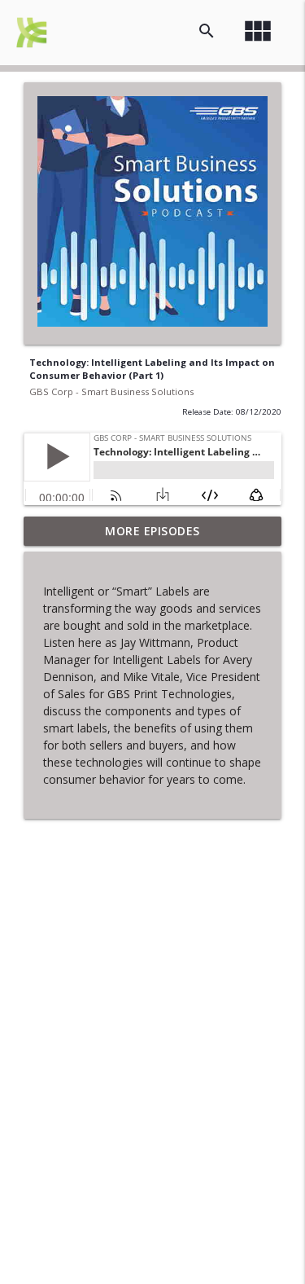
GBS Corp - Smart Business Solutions (111, 391)
